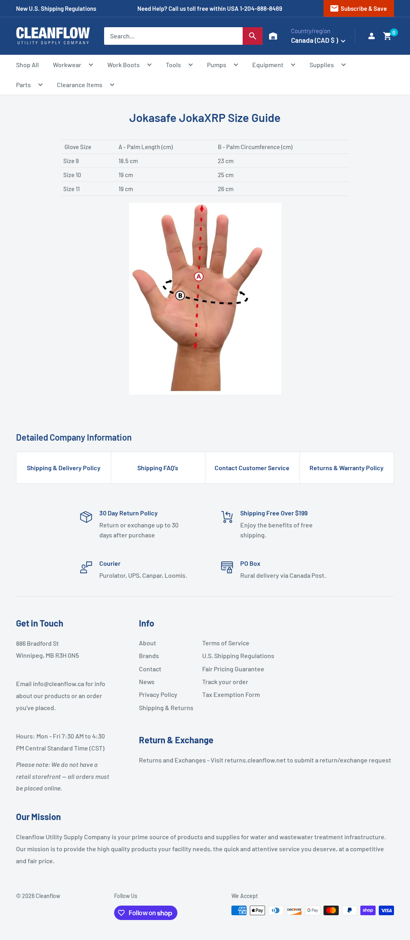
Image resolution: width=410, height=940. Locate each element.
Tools (173, 64)
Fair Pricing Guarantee (230, 669)
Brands (149, 655)
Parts (23, 84)
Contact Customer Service (252, 467)
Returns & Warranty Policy (347, 467)
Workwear (67, 64)
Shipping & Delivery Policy (63, 467)
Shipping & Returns (166, 707)
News (147, 681)
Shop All (27, 64)
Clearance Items (79, 84)
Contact (150, 669)
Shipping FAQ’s (157, 467)
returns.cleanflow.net (255, 760)
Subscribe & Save (358, 8)
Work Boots (123, 64)
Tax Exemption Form (230, 694)
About (147, 643)
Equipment (267, 64)
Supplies (322, 64)
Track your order (225, 681)
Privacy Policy (158, 694)
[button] (387, 36)
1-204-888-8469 (261, 8)
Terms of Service (225, 643)
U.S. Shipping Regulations (230, 655)
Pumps (216, 64)
